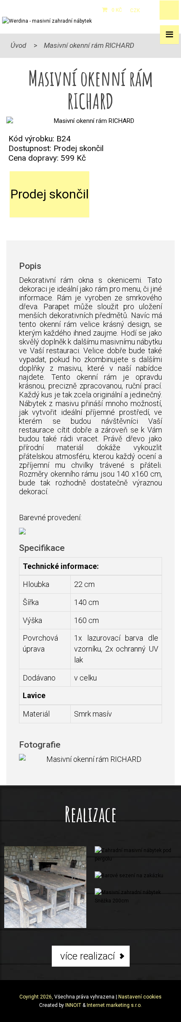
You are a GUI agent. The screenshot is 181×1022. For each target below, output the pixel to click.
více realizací (87, 956)
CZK (135, 10)
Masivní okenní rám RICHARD (89, 45)
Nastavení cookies (140, 997)
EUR (149, 10)
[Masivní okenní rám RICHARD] (90, 121)
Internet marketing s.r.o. (114, 1005)
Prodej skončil (50, 194)
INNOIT (73, 1005)
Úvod (18, 45)
